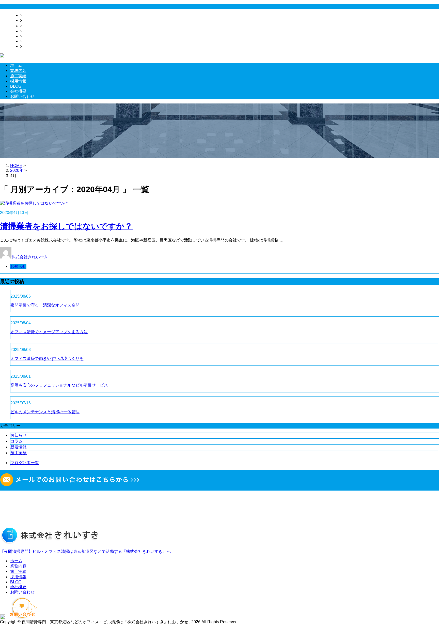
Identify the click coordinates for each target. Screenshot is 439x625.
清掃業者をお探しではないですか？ (66, 226)
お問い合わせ (34, 46)
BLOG (27, 36)
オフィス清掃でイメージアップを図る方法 (49, 332)
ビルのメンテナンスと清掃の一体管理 (45, 412)
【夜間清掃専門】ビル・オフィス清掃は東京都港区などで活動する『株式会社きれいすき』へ (85, 551)
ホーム (28, 15)
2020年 (16, 170)
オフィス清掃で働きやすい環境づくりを (47, 358)
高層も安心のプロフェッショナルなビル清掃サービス (59, 385)
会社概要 (30, 41)
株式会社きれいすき (29, 257)
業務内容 (30, 20)
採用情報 (30, 31)
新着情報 (18, 447)
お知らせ (18, 266)
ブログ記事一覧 (24, 463)
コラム (16, 441)
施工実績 (30, 26)
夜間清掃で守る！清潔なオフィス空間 (45, 305)
